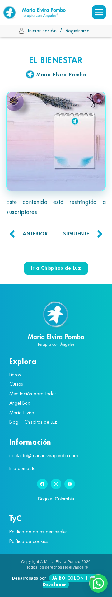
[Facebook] (42, 484)
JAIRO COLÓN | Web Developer (71, 581)
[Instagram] (56, 484)
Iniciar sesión (42, 30)
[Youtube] (69, 484)
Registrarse (78, 30)
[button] (98, 583)
